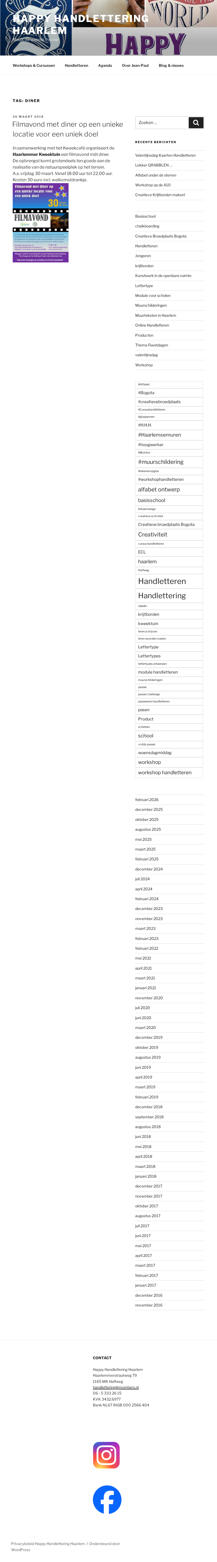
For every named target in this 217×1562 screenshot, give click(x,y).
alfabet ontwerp (159, 489)
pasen (144, 709)
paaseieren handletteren (154, 701)
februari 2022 (146, 948)
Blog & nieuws (171, 65)
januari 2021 (145, 987)
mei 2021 (143, 958)
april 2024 (143, 889)
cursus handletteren (151, 543)
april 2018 (143, 1156)
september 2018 (149, 1117)
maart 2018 (145, 1166)
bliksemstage (147, 509)
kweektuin (148, 623)
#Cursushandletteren (151, 409)
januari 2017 (145, 1285)
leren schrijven (147, 631)
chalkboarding (147, 226)
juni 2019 (143, 1067)
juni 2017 (143, 1235)
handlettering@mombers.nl (116, 1387)
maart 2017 (145, 1265)
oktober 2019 (146, 1047)
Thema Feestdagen (151, 345)
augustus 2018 (148, 1126)
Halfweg (143, 570)
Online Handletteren (152, 325)
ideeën (142, 606)
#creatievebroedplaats (159, 401)
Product (145, 718)
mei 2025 (143, 839)
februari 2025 (147, 859)
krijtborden (144, 265)
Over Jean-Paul (135, 65)
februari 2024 (147, 898)
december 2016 (148, 1295)
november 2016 (148, 1305)
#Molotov (144, 452)
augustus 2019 (148, 1057)
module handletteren (158, 672)
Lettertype (144, 285)
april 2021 (143, 968)
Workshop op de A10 (153, 185)
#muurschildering (161, 461)
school (145, 736)
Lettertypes (149, 655)
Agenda (105, 65)
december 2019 (148, 1037)
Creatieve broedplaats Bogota (166, 524)
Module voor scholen (152, 295)
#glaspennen (146, 417)
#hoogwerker (151, 444)
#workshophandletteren (161, 479)
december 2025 (149, 809)
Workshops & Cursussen (34, 65)
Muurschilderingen (151, 305)
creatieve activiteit (150, 516)
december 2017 (148, 1186)
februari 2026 (147, 799)
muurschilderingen (150, 680)
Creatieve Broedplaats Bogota (161, 236)
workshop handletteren (165, 772)
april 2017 (143, 1255)
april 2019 (143, 1077)
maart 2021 (145, 978)
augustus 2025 (148, 829)
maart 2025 (145, 849)
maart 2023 (145, 928)
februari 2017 (146, 1275)
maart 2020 (145, 1027)
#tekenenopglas (148, 471)
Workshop (144, 365)
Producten (144, 335)
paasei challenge (149, 694)
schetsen (144, 727)
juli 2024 (142, 879)
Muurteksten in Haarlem (155, 315)
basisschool (151, 500)
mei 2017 (143, 1245)
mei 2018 (143, 1146)
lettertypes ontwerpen (152, 664)
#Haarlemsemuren (159, 435)
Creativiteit (152, 534)
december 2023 (149, 908)
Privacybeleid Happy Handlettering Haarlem (48, 1543)
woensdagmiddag (154, 752)
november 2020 (149, 998)
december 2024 (149, 869)
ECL (142, 552)
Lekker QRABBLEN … (153, 165)
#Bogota (146, 392)
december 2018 (148, 1107)
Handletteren (76, 65)
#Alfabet (144, 384)
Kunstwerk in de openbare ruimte (163, 275)
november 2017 (148, 1196)
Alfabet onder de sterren (155, 175)
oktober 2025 (147, 819)
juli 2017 (142, 1226)
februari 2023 (147, 938)
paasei (142, 687)
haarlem (147, 561)
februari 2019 (146, 1097)
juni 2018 (143, 1136)
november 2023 (149, 918)
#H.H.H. (145, 425)
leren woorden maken (152, 638)
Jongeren (143, 255)
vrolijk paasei (146, 744)
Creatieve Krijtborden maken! (160, 194)
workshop (149, 762)
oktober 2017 (146, 1206)
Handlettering (162, 595)
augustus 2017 (147, 1215)
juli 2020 (142, 1007)
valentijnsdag (146, 355)
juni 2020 (143, 1017)
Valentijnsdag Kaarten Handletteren (165, 155)
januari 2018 (145, 1176)
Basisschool (145, 216)
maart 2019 (145, 1087)
